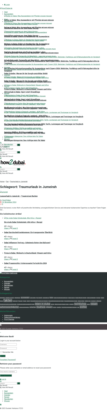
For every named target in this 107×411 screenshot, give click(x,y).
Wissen (7, 139)
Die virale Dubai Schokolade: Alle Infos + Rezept (23, 222)
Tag (7, 182)
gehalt (28, 301)
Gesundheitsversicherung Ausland (39, 301)
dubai (51, 297)
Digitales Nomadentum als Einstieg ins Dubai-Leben (24, 52)
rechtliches (80, 303)
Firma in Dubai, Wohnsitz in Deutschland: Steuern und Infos (27, 89)
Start (6, 12)
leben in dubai (42, 303)
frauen (24, 301)
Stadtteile (41, 307)
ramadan (71, 304)
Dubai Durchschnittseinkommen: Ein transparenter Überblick (28, 232)
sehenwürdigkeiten (24, 307)
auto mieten (33, 297)
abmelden (2, 297)
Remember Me (8, 352)
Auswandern (8, 14)
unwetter (59, 307)
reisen (94, 303)
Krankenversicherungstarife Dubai (25, 304)
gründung (93, 301)
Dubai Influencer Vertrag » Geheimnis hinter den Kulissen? (27, 243)
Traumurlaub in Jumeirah (18, 182)
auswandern (25, 298)
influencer (98, 301)
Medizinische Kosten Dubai (62, 304)
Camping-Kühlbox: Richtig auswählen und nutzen (23, 132)
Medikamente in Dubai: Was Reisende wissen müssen (25, 107)
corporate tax (46, 297)
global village (81, 301)
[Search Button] (18, 145)
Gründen (7, 75)
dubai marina (71, 297)
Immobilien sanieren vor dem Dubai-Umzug (21, 36)
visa (78, 307)
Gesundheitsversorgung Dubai (56, 301)
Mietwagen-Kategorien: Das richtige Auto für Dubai (24, 140)
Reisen (6, 93)
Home (2, 182)
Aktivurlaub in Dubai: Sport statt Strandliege (22, 92)
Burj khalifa (39, 297)
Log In (3, 379)
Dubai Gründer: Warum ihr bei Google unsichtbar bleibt (26, 73)
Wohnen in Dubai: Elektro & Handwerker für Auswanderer (26, 44)
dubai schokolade (91, 297)
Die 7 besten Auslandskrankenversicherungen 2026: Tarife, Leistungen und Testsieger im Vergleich (43, 124)
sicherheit (32, 307)
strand (54, 307)
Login (7, 5)
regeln (88, 304)
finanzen (20, 301)
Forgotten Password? (8, 360)
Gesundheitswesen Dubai (70, 301)
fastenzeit (15, 301)
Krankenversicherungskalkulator (8, 304)
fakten (7, 300)
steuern (49, 307)
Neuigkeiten (8, 145)
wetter (83, 306)
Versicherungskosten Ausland (69, 307)
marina (52, 304)
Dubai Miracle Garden (81, 297)
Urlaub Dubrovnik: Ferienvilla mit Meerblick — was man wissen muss (31, 60)
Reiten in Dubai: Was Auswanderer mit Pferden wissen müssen (29, 20)
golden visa (88, 301)
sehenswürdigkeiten (9, 307)
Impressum (8, 315)
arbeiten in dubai (9, 297)
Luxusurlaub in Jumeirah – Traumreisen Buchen (19, 196)
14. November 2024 (8, 202)
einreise (98, 297)
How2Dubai (6, 200)
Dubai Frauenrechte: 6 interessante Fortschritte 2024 (25, 263)
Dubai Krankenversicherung (61, 297)
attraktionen (17, 297)
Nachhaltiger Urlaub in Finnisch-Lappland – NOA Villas (26, 116)
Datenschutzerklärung (12, 317)
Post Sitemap (9, 319)
